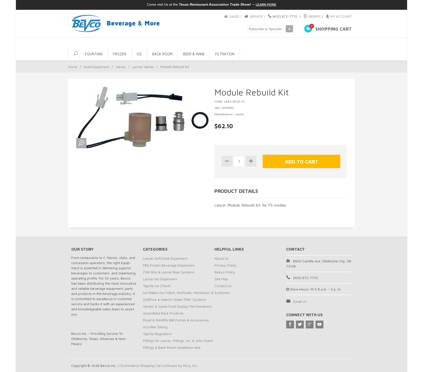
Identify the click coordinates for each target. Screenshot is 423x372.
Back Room (162, 54)
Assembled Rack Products (163, 313)
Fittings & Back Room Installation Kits (171, 347)
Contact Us (223, 286)
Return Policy (224, 272)
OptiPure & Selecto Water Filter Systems (174, 299)
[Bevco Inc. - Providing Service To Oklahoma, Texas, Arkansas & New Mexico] (116, 23)
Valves (121, 67)
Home (72, 67)
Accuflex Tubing (155, 327)
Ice (139, 54)
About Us (221, 258)
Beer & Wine (194, 54)
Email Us (299, 301)
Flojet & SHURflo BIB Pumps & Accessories (176, 320)
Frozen (119, 54)
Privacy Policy (225, 265)
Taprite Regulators (157, 334)
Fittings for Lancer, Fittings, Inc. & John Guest (178, 340)
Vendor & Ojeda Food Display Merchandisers (177, 306)
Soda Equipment (96, 67)
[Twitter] (300, 324)
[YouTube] (319, 324)
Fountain (93, 54)
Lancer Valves (143, 67)
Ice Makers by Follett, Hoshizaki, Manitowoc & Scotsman (186, 293)
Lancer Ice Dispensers (160, 279)
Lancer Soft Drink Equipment (165, 258)
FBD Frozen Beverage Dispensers (169, 265)
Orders (314, 16)
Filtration (225, 54)
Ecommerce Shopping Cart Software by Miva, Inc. (159, 365)
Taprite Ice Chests (157, 286)
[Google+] (310, 324)
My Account (340, 16)
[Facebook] (290, 324)
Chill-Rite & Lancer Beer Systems (169, 272)
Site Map (221, 279)
